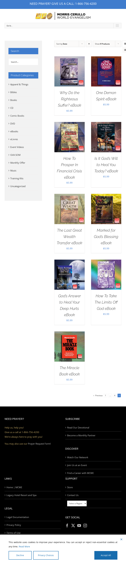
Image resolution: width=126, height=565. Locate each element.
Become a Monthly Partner (81, 435)
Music (13, 170)
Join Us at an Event (77, 465)
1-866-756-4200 (85, 4)
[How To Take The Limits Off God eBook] (106, 261)
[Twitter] (73, 525)
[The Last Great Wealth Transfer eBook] (69, 196)
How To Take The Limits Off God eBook (106, 302)
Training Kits (16, 178)
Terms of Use (13, 532)
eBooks (14, 131)
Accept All (106, 555)
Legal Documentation (17, 517)
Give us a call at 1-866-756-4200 (22, 432)
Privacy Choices (46, 555)
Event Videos (17, 147)
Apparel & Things (19, 84)
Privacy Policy (13, 524)
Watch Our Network (77, 457)
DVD (12, 123)
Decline (20, 555)
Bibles (13, 92)
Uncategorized (18, 186)
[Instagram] (85, 525)
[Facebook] (67, 525)
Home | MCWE (14, 487)
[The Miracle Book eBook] (69, 333)
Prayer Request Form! (39, 443)
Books (13, 100)
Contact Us (73, 495)
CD (11, 107)
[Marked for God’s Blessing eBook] (106, 196)
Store (70, 487)
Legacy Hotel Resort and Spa (21, 495)
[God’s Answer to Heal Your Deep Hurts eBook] (69, 261)
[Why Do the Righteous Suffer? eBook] (69, 58)
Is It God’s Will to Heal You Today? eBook (106, 164)
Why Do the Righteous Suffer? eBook (69, 99)
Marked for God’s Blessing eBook (106, 236)
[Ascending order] (89, 44)
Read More (24, 546)
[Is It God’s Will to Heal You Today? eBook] (106, 124)
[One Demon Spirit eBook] (106, 58)
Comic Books (17, 115)
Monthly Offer (17, 162)
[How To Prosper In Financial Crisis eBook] (69, 124)
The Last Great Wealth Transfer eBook (69, 236)
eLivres (14, 139)
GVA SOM (15, 154)
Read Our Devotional (78, 427)
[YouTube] (79, 525)
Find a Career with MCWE (80, 473)
